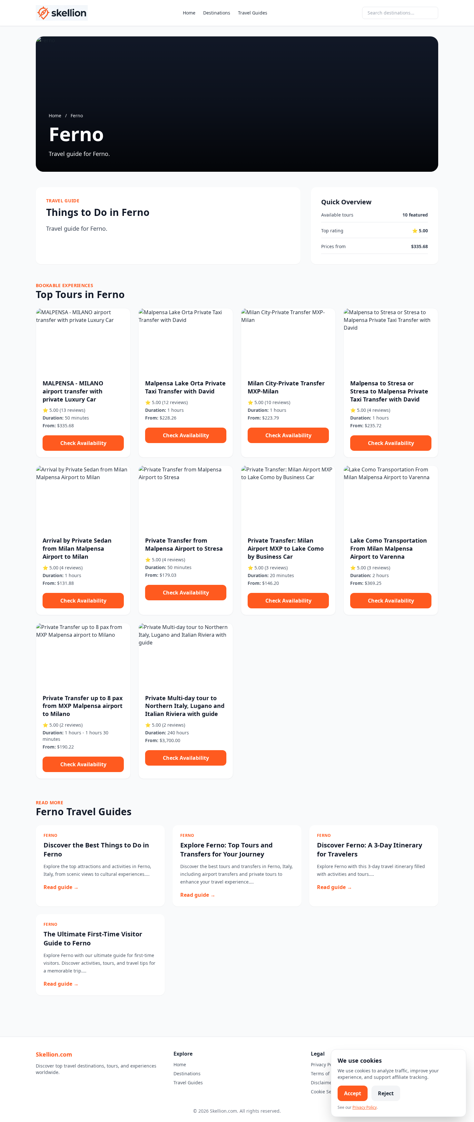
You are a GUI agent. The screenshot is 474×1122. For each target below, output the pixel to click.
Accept (352, 1093)
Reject (386, 1093)
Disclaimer (322, 1082)
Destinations (216, 13)
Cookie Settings (327, 1091)
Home (189, 13)
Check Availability (83, 443)
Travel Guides (252, 13)
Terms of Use (325, 1073)
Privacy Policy (325, 1064)
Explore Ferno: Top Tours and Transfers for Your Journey (226, 849)
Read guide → (61, 887)
